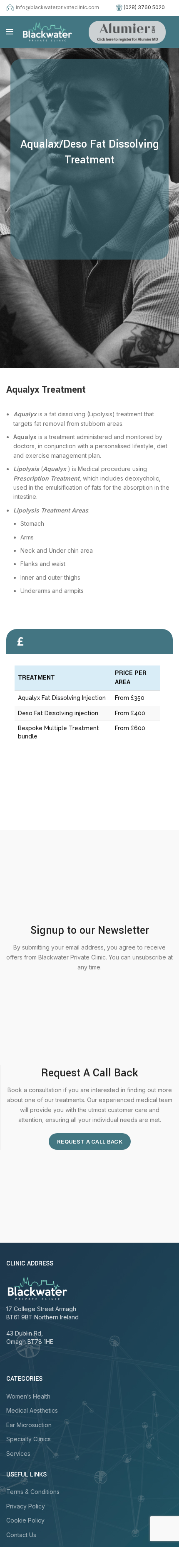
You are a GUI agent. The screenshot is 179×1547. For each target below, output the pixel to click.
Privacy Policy (25, 1506)
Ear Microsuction (29, 1424)
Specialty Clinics (28, 1439)
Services (18, 1453)
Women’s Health (28, 1396)
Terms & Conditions (33, 1491)
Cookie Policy (25, 1520)
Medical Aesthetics (32, 1410)
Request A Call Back (89, 1141)
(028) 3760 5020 (144, 7)
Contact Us (21, 1534)
